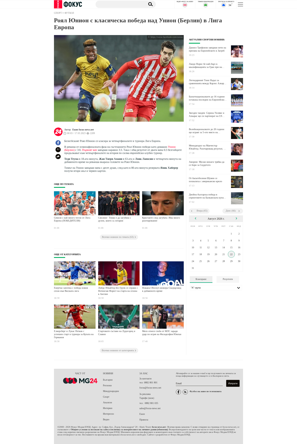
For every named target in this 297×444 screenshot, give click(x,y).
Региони (107, 385)
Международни (111, 391)
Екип (142, 414)
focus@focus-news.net (150, 387)
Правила (143, 419)
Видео (106, 419)
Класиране (201, 279)
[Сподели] (58, 156)
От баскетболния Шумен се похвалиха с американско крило (205, 180)
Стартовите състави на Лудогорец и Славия (116, 333)
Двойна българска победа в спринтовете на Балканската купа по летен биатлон (206, 196)
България (107, 380)
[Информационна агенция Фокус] (178, 392)
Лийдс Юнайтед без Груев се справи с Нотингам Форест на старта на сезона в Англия (118, 291)
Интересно (108, 414)
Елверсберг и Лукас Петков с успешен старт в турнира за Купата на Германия (74, 334)
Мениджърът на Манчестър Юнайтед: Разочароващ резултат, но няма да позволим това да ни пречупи (207, 147)
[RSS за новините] (185, 392)
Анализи (107, 402)
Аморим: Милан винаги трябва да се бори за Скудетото (206, 163)
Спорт (106, 397)
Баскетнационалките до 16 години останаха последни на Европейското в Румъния (208, 98)
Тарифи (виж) (146, 398)
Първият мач (89, 149)
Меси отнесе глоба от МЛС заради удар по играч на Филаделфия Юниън (161, 333)
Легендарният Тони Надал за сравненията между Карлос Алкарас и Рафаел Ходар (207, 82)
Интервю (107, 408)
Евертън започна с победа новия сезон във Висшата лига (71, 289)
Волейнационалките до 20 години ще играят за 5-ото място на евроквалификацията (206, 131)
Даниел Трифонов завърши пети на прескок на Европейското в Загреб (207, 49)
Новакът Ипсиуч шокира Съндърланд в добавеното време (161, 289)
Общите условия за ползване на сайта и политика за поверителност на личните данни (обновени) (119, 429)
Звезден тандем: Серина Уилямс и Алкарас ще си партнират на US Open (206, 115)
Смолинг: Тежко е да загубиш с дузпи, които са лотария (114, 219)
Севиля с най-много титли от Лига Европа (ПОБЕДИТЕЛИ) (72, 219)
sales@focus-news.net (150, 408)
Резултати (228, 279)
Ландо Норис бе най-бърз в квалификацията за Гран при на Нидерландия (205, 66)
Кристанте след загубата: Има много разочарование (161, 219)
